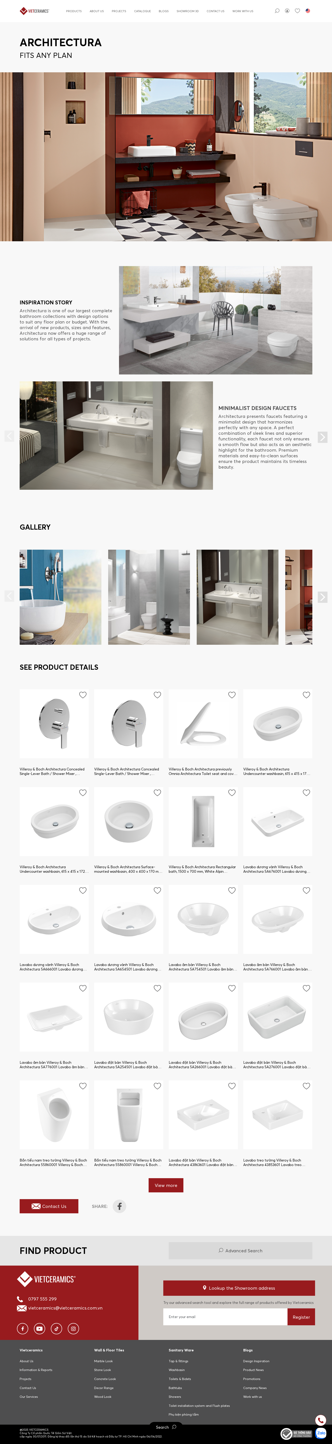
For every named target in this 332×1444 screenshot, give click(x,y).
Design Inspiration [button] (256, 1361)
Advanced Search (243, 1250)
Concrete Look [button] (105, 1379)
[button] (322, 437)
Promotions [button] (251, 1379)
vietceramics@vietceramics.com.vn (65, 1308)
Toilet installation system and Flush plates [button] (199, 1406)
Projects (119, 11)
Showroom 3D (188, 11)
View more (166, 1185)
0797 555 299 (42, 1299)
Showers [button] (175, 1397)
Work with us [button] (252, 1397)
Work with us (242, 11)
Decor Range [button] (104, 1388)
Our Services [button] (29, 1397)
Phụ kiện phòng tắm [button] (184, 1414)
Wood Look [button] (102, 1397)
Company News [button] (255, 1388)
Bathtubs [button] (175, 1388)
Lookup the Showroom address (242, 1288)
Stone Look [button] (102, 1370)
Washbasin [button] (177, 1370)
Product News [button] (253, 1370)
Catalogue (142, 11)
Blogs (164, 11)
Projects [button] (25, 1379)
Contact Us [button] (28, 1388)
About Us (97, 11)
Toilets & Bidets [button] (180, 1379)
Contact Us (215, 11)
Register (301, 1317)
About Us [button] (26, 1361)
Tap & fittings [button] (178, 1361)
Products (74, 11)
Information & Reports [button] (36, 1370)
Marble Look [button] (103, 1361)
